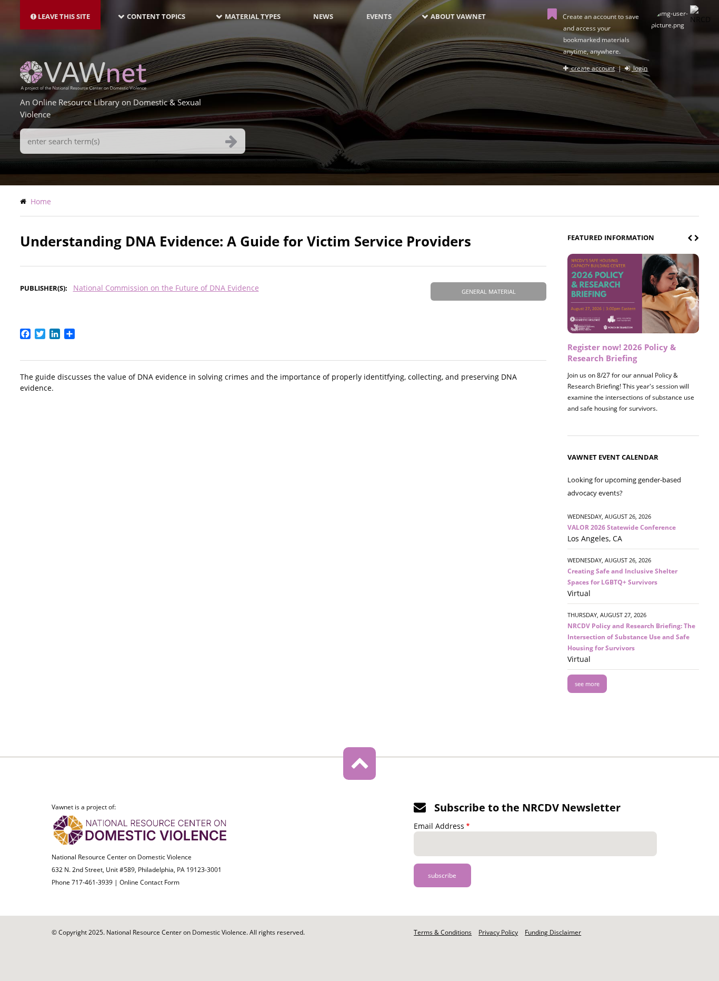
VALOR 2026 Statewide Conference (621, 527)
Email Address (439, 826)
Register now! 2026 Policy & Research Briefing (621, 352)
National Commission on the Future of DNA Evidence (166, 288)
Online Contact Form (149, 882)
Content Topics (156, 16)
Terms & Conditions (443, 932)
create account (592, 68)
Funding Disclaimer (553, 932)
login (639, 68)
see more (587, 684)
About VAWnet (458, 16)
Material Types (253, 16)
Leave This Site (63, 16)
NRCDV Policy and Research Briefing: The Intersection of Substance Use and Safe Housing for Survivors (631, 636)
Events (379, 16)
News (323, 16)
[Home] (83, 87)
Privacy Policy (498, 932)
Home (41, 201)
